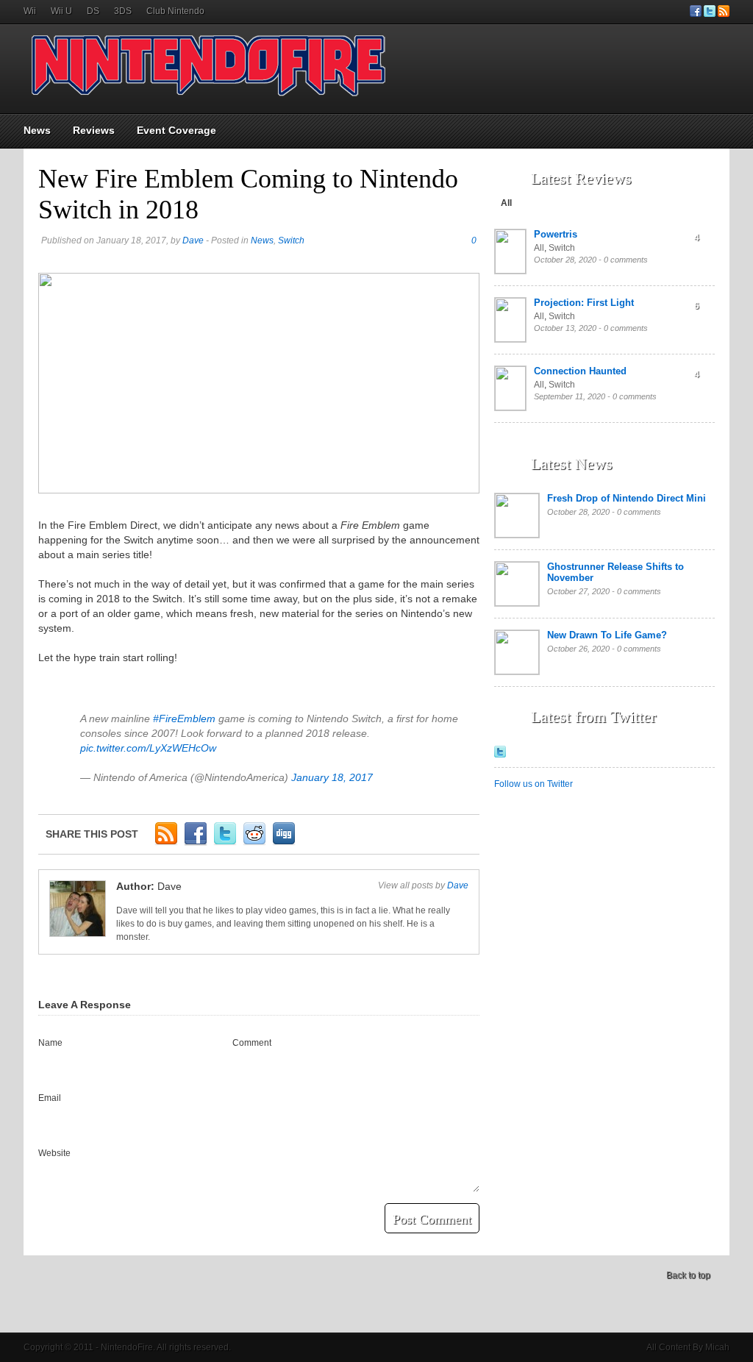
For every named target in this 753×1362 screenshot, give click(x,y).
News (37, 130)
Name (50, 1043)
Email (49, 1098)
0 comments (626, 259)
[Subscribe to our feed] (723, 14)
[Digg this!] (284, 843)
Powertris (555, 234)
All (506, 203)
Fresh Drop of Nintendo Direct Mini (626, 498)
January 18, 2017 (332, 777)
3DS (123, 11)
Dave (193, 240)
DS (93, 11)
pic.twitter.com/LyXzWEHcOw (148, 748)
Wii (30, 11)
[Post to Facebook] (195, 843)
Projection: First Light (584, 302)
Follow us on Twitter (533, 784)
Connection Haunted (580, 371)
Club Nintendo (175, 11)
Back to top (688, 1275)
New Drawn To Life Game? (607, 635)
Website (54, 1153)
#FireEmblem (184, 718)
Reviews (94, 130)
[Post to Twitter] (225, 843)
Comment (251, 1043)
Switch (291, 240)
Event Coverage (176, 130)
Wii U (61, 11)
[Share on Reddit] (254, 843)
